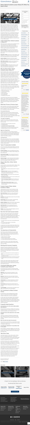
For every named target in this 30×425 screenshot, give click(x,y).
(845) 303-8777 (15, 2)
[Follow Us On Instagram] (13, 417)
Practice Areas (12, 419)
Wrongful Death (23, 58)
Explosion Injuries (24, 52)
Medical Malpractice (24, 56)
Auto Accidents (23, 32)
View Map (2, 410)
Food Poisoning (23, 65)
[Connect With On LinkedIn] (17, 417)
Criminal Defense (23, 60)
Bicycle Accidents (23, 43)
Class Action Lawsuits (24, 63)
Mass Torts (23, 62)
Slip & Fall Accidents (24, 47)
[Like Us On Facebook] (11, 417)
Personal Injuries (23, 40)
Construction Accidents (24, 45)
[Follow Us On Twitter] (15, 417)
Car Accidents (6, 361)
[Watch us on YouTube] (19, 417)
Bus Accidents (23, 38)
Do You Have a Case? (15, 391)
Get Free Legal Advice (24, 25)
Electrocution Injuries (24, 54)
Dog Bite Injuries (23, 49)
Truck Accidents (23, 36)
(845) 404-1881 (19, 388)
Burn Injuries (23, 51)
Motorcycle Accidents (24, 34)
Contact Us (18, 419)
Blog (15, 419)
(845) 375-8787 (11, 387)
